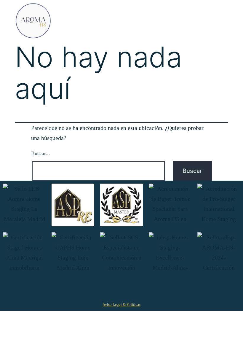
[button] (221, 21)
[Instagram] (98, 288)
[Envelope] (161, 288)
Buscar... (40, 153)
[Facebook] (82, 288)
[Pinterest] (114, 288)
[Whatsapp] (145, 288)
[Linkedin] (129, 288)
